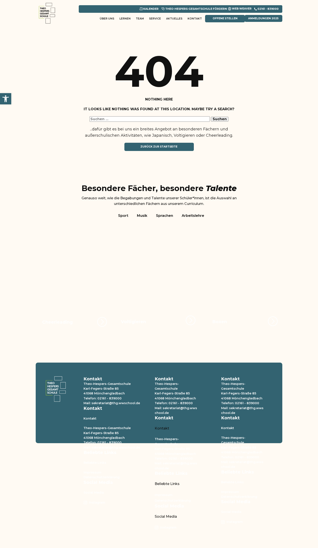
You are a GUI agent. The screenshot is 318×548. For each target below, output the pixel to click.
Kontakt (195, 18)
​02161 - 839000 (268, 8)
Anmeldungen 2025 (263, 18)
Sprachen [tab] (164, 216)
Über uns (107, 18)
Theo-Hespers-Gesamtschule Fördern (196, 8)
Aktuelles (174, 18)
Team (140, 18)
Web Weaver (241, 8)
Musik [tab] (142, 216)
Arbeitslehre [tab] (193, 216)
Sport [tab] (123, 216)
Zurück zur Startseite (158, 146)
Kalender (151, 8)
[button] (5, 98)
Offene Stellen (225, 18)
